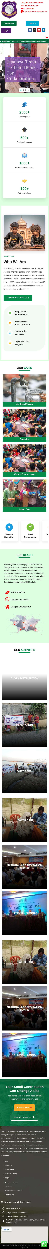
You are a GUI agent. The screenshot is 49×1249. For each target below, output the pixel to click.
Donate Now (23, 1108)
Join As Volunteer (23, 1117)
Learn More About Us (17, 298)
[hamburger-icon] (46, 36)
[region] (24, 68)
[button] (21, 90)
